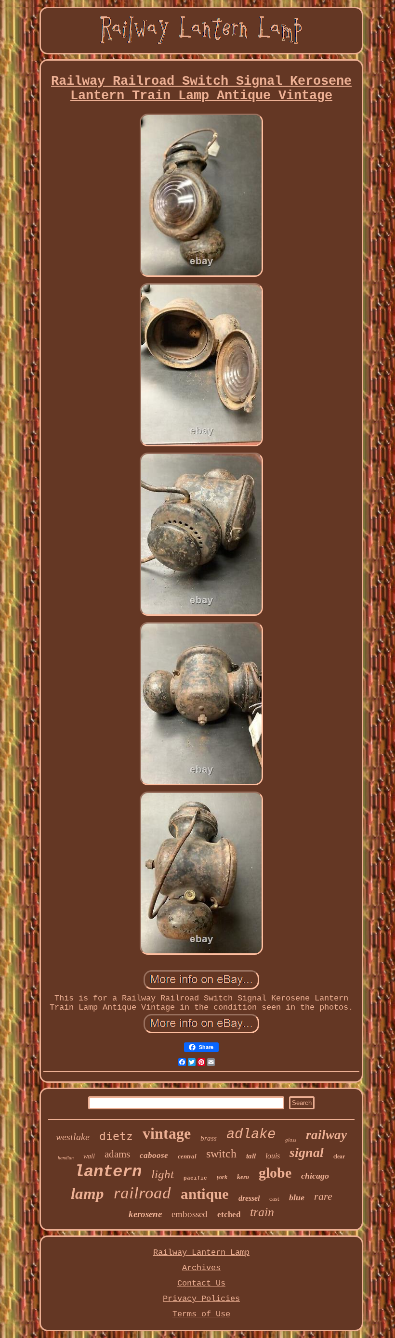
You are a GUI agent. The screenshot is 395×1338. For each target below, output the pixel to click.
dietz (116, 1136)
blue (296, 1197)
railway (326, 1135)
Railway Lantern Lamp (201, 1252)
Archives (201, 1268)
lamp (87, 1193)
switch (221, 1153)
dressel (249, 1198)
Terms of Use (201, 1314)
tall (251, 1156)
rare (323, 1196)
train (262, 1212)
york (222, 1177)
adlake (251, 1135)
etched (228, 1214)
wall (89, 1156)
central (187, 1156)
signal (307, 1152)
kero (243, 1177)
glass (290, 1140)
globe (275, 1173)
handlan (66, 1157)
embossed (189, 1214)
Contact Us (201, 1283)
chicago (315, 1176)
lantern (108, 1172)
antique (205, 1193)
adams (117, 1154)
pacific (195, 1178)
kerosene (145, 1214)
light (162, 1174)
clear (339, 1156)
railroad (142, 1192)
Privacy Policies (201, 1298)
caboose (154, 1155)
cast (274, 1198)
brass (208, 1138)
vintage (167, 1133)
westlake (73, 1136)
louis (272, 1156)
